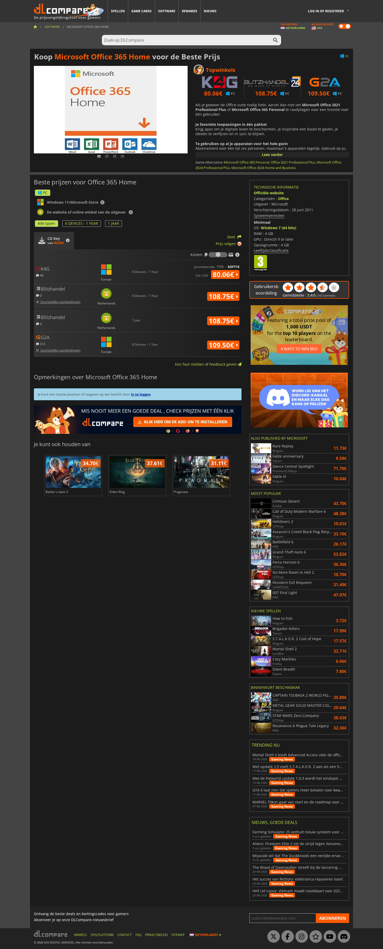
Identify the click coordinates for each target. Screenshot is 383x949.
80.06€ (224, 274)
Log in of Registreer (326, 11)
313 (42, 344)
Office (283, 198)
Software (166, 11)
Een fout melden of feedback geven (206, 364)
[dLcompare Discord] (342, 936)
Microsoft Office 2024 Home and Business (263, 167)
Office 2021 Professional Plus (293, 162)
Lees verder (272, 154)
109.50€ (222, 345)
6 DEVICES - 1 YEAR (81, 223)
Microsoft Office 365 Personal (246, 162)
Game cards (141, 11)
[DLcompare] (51, 933)
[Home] (35, 27)
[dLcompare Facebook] (286, 936)
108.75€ (222, 296)
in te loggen (141, 394)
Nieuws (210, 11)
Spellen (118, 11)
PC (45, 192)
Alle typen (46, 223)
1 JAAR (113, 223)
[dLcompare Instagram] (300, 936)
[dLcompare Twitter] (272, 936)
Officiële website (269, 192)
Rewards (189, 11)
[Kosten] (218, 254)
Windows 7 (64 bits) (278, 227)
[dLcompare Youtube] (328, 936)
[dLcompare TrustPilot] (314, 936)
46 (41, 275)
